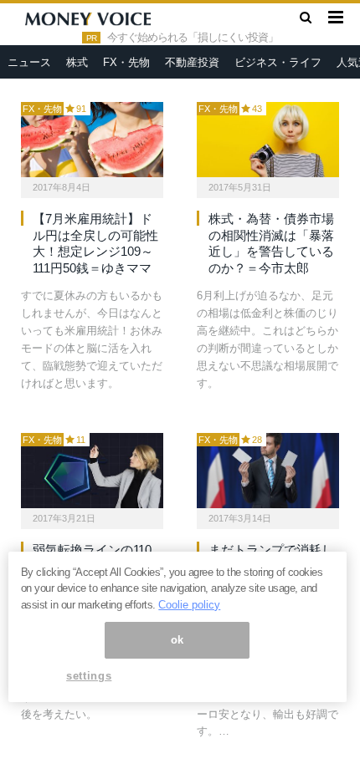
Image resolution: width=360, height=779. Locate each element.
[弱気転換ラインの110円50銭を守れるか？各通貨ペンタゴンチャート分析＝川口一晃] (92, 470)
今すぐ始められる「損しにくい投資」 (192, 37)
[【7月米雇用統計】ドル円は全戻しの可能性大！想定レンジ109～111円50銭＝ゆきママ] (92, 139)
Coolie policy (189, 604)
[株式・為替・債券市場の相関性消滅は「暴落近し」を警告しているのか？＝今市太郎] (268, 139)
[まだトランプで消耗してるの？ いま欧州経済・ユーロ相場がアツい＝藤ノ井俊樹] (268, 470)
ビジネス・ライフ (277, 62)
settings (88, 676)
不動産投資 (192, 62)
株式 (77, 62)
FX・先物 (126, 62)
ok (177, 640)
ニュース (29, 62)
